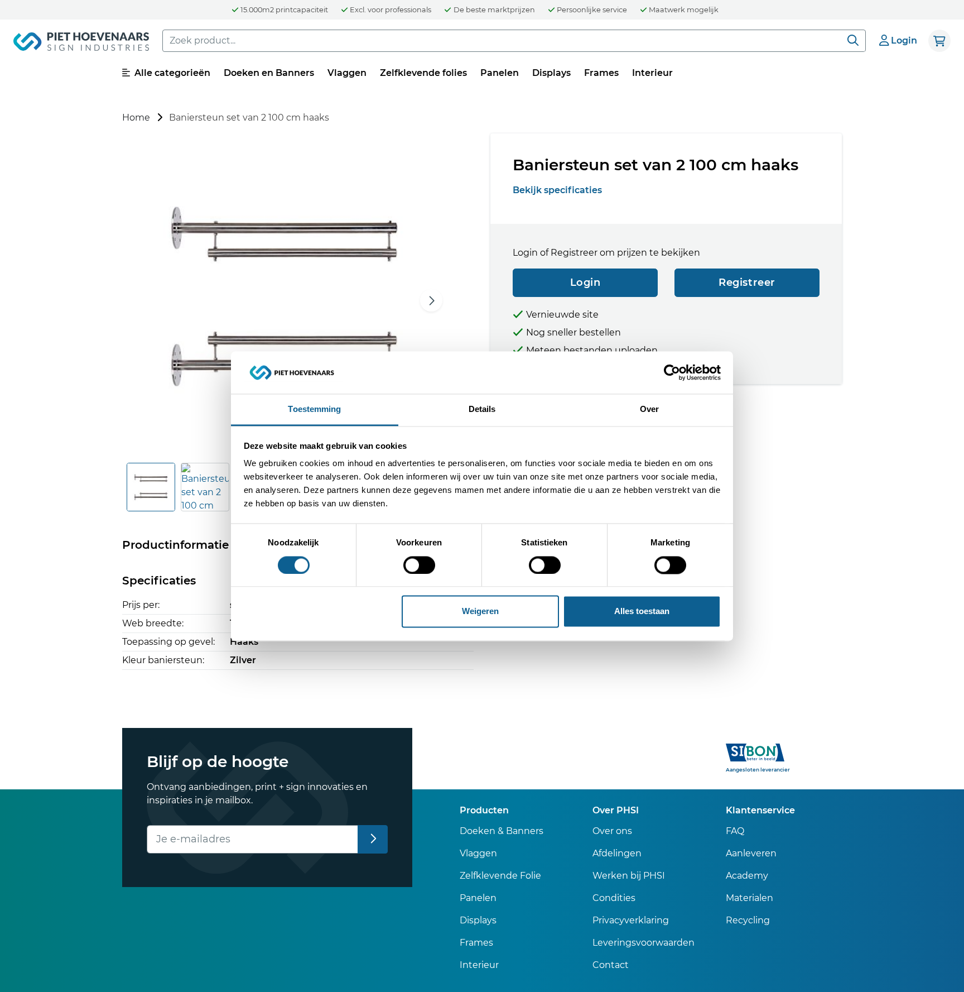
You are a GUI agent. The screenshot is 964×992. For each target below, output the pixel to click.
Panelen (499, 73)
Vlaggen (347, 73)
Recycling (748, 920)
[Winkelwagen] (939, 41)
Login (585, 282)
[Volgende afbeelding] (431, 300)
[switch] (419, 565)
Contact (610, 965)
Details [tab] (482, 409)
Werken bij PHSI (628, 875)
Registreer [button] (747, 282)
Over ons (612, 831)
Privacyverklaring (630, 920)
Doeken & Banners (501, 831)
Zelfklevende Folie (500, 875)
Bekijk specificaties (557, 190)
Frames (601, 73)
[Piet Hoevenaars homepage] (81, 43)
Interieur (652, 73)
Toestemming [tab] (314, 409)
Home (136, 117)
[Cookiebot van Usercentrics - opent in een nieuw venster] (672, 372)
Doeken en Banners (269, 73)
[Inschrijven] (373, 839)
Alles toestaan (641, 611)
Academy (747, 875)
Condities (613, 898)
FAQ (735, 831)
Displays (551, 73)
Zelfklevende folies (423, 73)
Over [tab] (649, 409)
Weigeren (480, 611)
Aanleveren (751, 853)
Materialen (749, 898)
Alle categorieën (171, 73)
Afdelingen (617, 853)
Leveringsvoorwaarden (643, 942)
